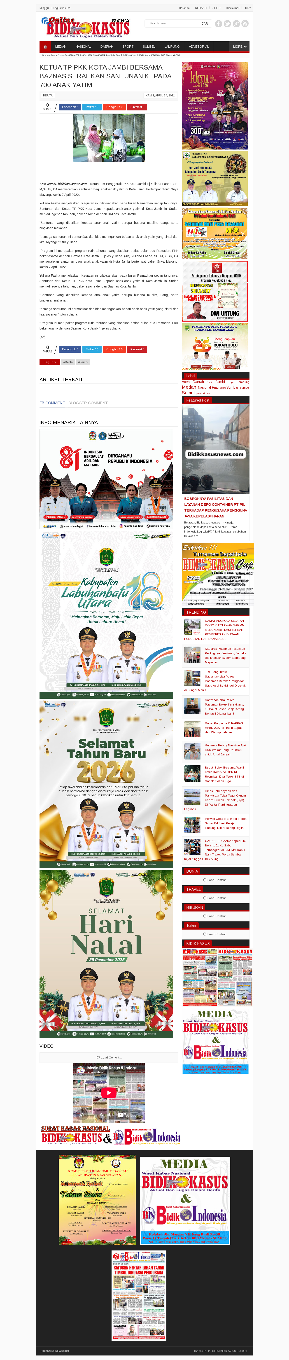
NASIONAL (83, 46)
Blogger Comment (88, 403)
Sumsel (244, 387)
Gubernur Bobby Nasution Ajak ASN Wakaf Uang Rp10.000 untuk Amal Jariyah (226, 750)
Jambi (220, 382)
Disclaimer (232, 8)
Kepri (231, 382)
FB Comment (52, 403)
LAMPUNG (172, 46)
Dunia (210, 382)
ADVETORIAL (199, 46)
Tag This (50, 362)
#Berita (68, 362)
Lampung (243, 382)
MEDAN (60, 46)
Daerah (198, 382)
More (237, 46)
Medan (189, 387)
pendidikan (203, 393)
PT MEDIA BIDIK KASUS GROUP (227, 1351)
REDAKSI (201, 8)
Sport (223, 387)
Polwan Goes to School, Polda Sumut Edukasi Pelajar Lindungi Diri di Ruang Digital (226, 823)
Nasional (204, 387)
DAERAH (106, 46)
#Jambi (83, 362)
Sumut (188, 392)
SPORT (128, 46)
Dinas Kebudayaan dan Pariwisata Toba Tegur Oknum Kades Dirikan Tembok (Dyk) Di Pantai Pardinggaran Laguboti (215, 800)
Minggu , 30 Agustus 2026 (55, 8)
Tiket (248, 8)
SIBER (216, 8)
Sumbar (232, 387)
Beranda (184, 8)
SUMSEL (149, 46)
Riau (215, 387)
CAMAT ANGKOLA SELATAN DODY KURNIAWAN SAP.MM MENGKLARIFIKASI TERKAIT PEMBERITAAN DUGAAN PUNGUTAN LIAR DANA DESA (214, 629)
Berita (48, 95)
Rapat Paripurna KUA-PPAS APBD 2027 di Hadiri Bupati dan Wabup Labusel (224, 728)
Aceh (186, 382)
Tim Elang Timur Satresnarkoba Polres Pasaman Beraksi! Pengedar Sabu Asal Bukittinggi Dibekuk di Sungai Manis (215, 681)
